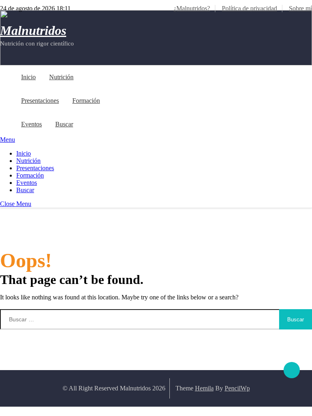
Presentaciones (40, 100)
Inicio (28, 77)
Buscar (64, 124)
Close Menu (15, 203)
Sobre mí (300, 8)
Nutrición (61, 77)
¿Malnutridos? (191, 8)
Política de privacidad (249, 8)
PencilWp (237, 388)
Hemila (204, 388)
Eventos (31, 124)
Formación (86, 100)
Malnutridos (33, 30)
